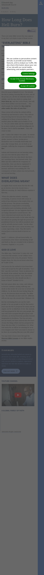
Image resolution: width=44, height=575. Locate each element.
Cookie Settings (29, 73)
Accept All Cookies (28, 86)
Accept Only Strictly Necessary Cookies (22, 80)
